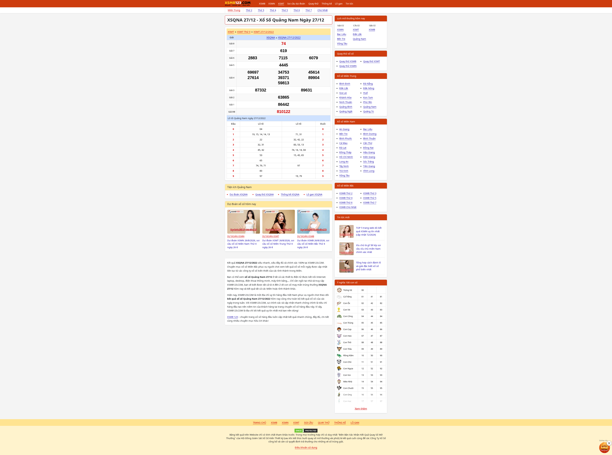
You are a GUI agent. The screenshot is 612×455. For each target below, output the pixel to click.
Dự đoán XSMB (305, 236)
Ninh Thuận (345, 102)
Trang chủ (259, 422)
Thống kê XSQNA (290, 194)
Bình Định (344, 83)
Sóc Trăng (368, 161)
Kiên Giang (369, 156)
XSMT (281, 3)
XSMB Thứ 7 (369, 202)
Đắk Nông (368, 88)
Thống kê (327, 3)
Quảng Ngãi (345, 111)
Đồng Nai (368, 147)
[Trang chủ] (237, 3)
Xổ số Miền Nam (346, 121)
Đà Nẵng (368, 83)
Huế (365, 92)
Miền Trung (234, 10)
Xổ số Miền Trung (346, 75)
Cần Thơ (367, 143)
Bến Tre (341, 38)
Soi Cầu (308, 422)
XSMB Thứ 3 (369, 193)
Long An (343, 161)
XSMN (271, 3)
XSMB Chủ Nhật (347, 207)
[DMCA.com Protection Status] (306, 430)
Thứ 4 (273, 10)
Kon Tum (368, 97)
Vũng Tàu (342, 43)
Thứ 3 (261, 10)
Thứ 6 (297, 10)
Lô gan (338, 3)
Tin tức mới (343, 217)
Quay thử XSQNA (264, 194)
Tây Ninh (344, 166)
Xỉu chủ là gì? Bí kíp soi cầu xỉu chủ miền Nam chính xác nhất (368, 249)
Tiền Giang (369, 166)
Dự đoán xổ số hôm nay (241, 204)
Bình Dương (369, 133)
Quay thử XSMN (348, 65)
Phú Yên (367, 102)
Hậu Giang (369, 152)
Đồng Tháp (345, 152)
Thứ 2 (249, 10)
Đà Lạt (342, 147)
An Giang (344, 129)
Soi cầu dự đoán (296, 3)
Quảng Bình (345, 106)
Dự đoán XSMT (270, 236)
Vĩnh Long (368, 170)
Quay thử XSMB (347, 61)
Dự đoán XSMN (235, 236)
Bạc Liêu (341, 34)
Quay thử (313, 3)
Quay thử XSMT (371, 61)
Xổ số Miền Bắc (345, 185)
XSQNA (270, 37)
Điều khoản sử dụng (306, 447)
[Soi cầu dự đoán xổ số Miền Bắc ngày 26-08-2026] (313, 222)
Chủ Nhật (322, 10)
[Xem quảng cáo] (604, 447)
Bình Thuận (369, 138)
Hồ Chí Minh (346, 156)
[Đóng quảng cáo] (609, 443)
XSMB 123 (232, 316)
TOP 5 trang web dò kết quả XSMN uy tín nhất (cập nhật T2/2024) (369, 231)
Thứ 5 (285, 10)
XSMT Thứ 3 (243, 31)
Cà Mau (343, 143)
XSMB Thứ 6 (345, 202)
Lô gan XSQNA (314, 194)
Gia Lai (343, 92)
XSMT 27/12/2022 (264, 31)
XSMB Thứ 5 (369, 197)
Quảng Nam (359, 38)
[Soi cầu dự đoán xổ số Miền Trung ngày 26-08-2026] (278, 222)
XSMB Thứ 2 (345, 193)
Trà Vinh (343, 170)
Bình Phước (345, 138)
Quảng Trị (368, 111)
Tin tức (349, 3)
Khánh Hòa (345, 97)
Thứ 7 (309, 10)
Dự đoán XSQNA (239, 194)
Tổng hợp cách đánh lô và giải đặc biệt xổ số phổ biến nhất (368, 266)
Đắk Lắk (357, 34)
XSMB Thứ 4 (345, 197)
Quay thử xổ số (345, 53)
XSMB (262, 3)
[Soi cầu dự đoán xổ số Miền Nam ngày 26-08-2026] (243, 222)
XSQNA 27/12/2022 (289, 37)
